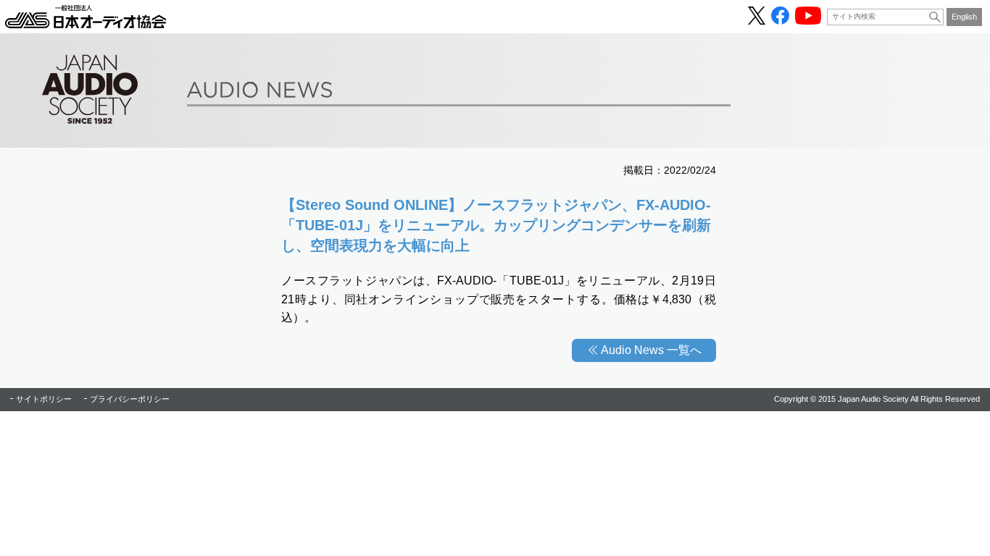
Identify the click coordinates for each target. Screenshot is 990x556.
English (964, 16)
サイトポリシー (44, 399)
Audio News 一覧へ (651, 350)
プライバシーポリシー (130, 399)
